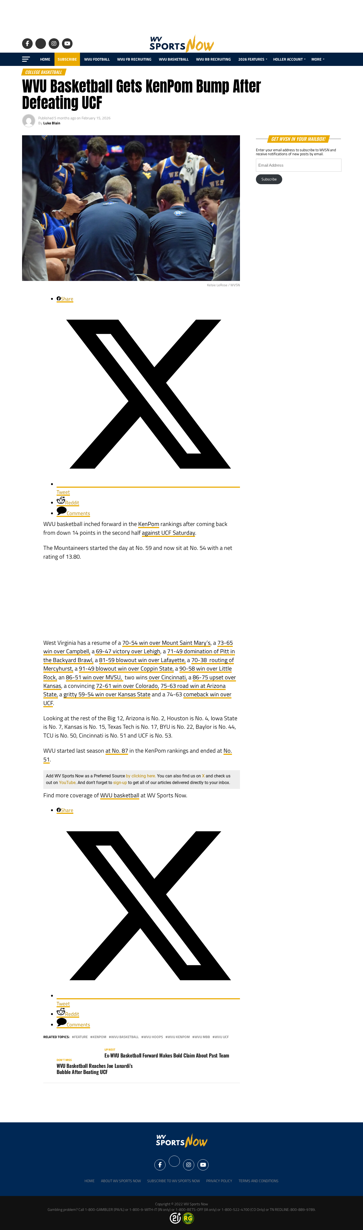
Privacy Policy (219, 1181)
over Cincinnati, (167, 677)
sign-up (120, 782)
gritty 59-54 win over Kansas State (107, 694)
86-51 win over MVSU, (94, 677)
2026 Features (251, 59)
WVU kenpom (179, 1037)
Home (45, 59)
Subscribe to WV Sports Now (173, 1181)
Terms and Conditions (258, 1181)
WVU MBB (202, 1037)
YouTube (67, 782)
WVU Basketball (174, 59)
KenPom (148, 524)
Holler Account (288, 59)
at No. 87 (116, 750)
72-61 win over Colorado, (127, 685)
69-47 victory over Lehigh (127, 651)
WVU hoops (153, 1037)
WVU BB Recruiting (213, 59)
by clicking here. (141, 775)
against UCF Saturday (168, 532)
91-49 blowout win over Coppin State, (126, 668)
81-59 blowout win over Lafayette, (142, 660)
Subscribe (67, 59)
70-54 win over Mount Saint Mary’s (166, 642)
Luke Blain (51, 123)
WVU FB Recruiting (134, 59)
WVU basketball (119, 795)
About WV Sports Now (121, 1181)
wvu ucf (222, 1037)
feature (81, 1037)
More (316, 59)
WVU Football (97, 59)
